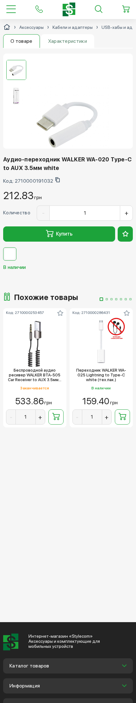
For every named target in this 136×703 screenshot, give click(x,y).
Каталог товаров (29, 666)
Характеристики (67, 41)
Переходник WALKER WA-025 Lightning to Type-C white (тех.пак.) (101, 375)
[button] (101, 299)
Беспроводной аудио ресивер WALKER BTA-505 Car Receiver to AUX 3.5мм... (34, 375)
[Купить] (56, 417)
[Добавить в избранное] (125, 234)
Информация (24, 686)
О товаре (21, 41)
